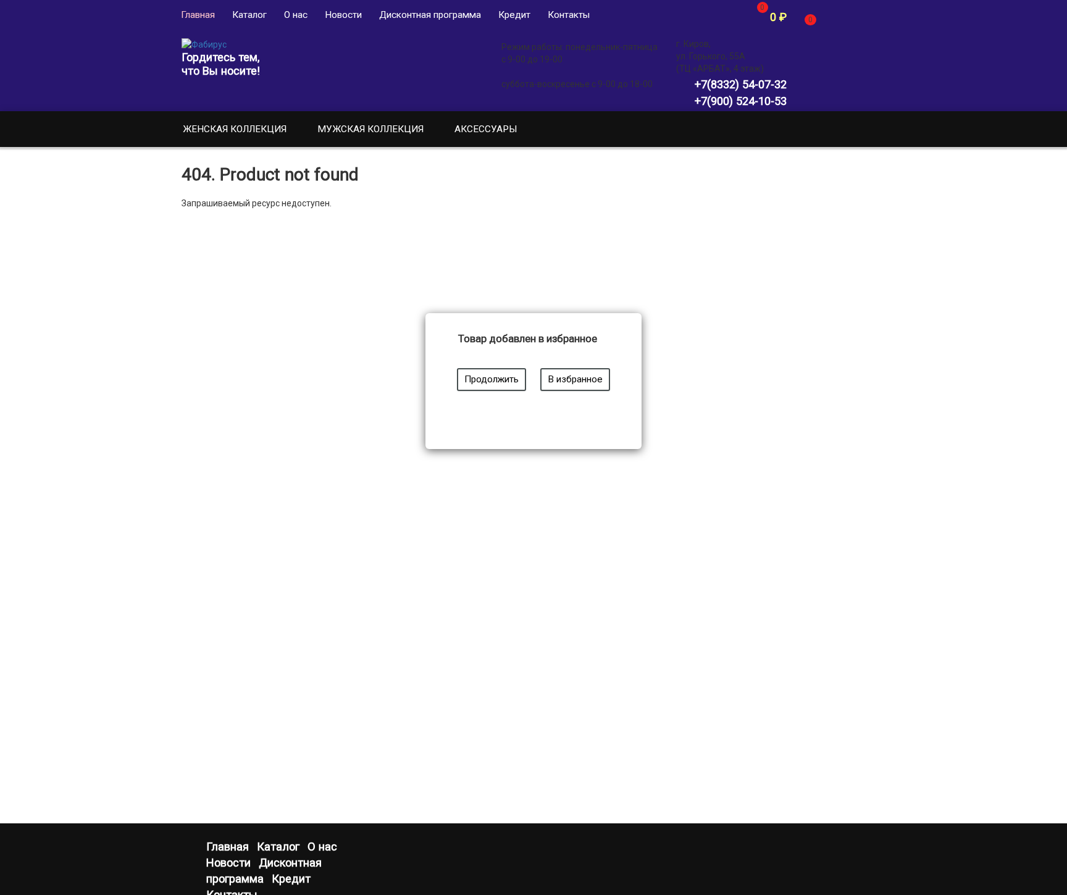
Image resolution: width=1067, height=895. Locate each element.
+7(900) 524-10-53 (741, 101)
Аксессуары (485, 129)
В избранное (575, 379)
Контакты (569, 14)
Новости (343, 14)
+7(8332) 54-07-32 (741, 84)
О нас (296, 14)
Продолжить (491, 379)
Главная (198, 14)
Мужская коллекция (370, 129)
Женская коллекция (235, 129)
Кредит (514, 14)
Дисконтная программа (430, 14)
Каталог (249, 14)
